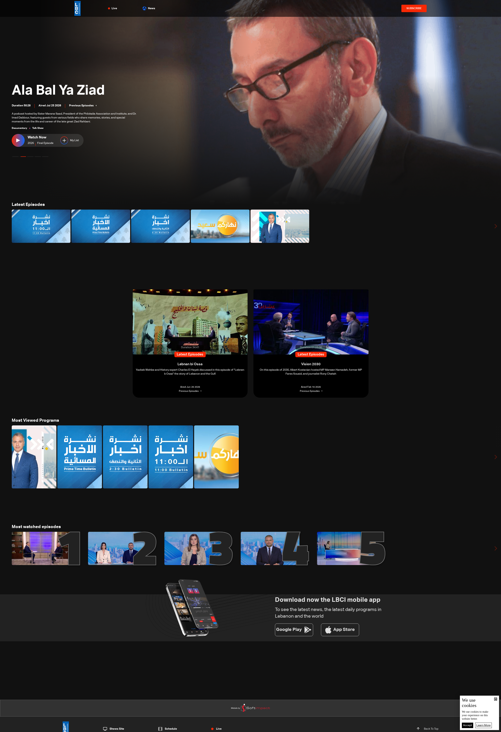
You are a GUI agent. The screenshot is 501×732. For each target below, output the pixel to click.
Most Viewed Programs (35, 420)
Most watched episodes (36, 527)
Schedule (171, 729)
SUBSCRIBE (414, 8)
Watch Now (37, 137)
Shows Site (117, 729)
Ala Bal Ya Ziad (58, 91)
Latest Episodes (28, 205)
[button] (15, 156)
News (151, 8)
